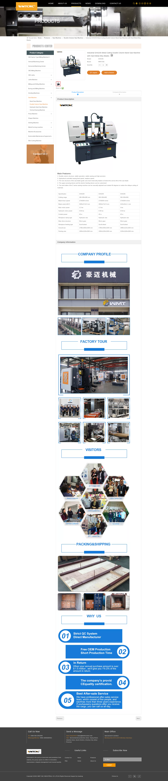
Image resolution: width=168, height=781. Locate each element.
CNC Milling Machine (34, 70)
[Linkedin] (147, 3)
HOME (51, 3)
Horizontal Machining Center (37, 66)
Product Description (78, 92)
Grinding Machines (34, 93)
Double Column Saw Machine (39, 104)
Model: (89, 59)
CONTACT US (115, 3)
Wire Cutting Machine (34, 140)
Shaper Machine (33, 118)
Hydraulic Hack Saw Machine (38, 107)
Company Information (119, 92)
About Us (93, 761)
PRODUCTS (76, 3)
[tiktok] (139, 776)
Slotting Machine (33, 123)
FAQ (66, 761)
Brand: (89, 61)
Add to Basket (109, 73)
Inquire (94, 73)
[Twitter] (150, 3)
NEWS (88, 3)
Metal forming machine (35, 127)
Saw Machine (32, 97)
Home (79, 761)
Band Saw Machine (36, 101)
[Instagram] (145, 3)
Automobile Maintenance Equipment (39, 136)
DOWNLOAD (100, 3)
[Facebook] (139, 3)
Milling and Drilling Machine (36, 84)
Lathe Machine (32, 79)
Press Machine (32, 114)
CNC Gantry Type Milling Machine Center (40, 57)
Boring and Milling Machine (36, 88)
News (79, 757)
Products (93, 757)
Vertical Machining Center (36, 61)
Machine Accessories (34, 131)
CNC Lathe (31, 75)
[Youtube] (142, 3)
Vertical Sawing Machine (37, 110)
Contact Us (68, 757)
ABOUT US (62, 3)
